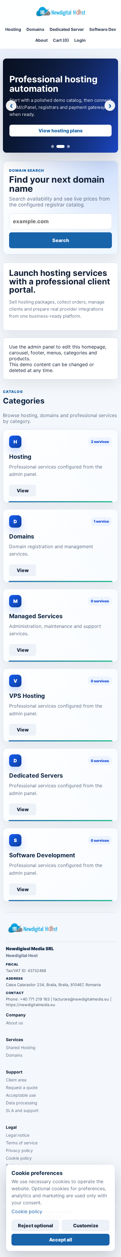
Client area (16, 1079)
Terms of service (22, 1142)
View (23, 491)
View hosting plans (60, 131)
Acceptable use (21, 1095)
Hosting (13, 29)
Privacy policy (19, 1150)
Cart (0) (61, 40)
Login (80, 40)
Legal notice (17, 1135)
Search (60, 240)
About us (14, 1022)
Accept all (60, 1240)
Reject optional (35, 1225)
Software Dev (102, 29)
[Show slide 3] (68, 146)
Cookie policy (19, 1158)
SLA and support (22, 1110)
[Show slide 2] (60, 146)
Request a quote (22, 1087)
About (41, 40)
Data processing (21, 1102)
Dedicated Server (67, 29)
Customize (85, 1225)
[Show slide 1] (52, 146)
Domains (35, 29)
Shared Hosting (21, 1047)
